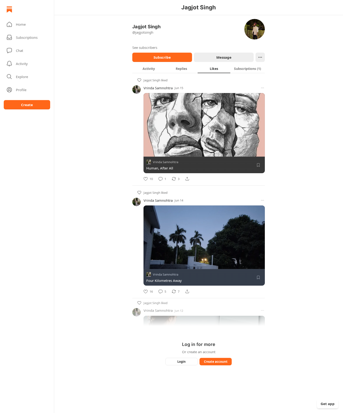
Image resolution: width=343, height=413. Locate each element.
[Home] (9, 9)
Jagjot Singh (152, 80)
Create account (216, 361)
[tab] (148, 68)
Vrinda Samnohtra (158, 88)
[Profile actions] (260, 57)
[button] (27, 24)
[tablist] (198, 68)
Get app (328, 403)
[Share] (187, 179)
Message (223, 57)
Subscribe (162, 57)
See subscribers (144, 47)
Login (181, 361)
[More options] (262, 88)
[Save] (258, 165)
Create (27, 104)
